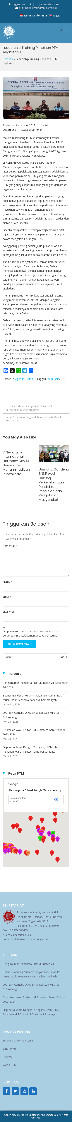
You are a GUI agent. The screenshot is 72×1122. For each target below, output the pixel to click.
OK (56, 799)
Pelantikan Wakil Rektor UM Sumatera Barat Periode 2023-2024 (34, 732)
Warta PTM (9, 1065)
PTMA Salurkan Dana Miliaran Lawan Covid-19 (52, 473)
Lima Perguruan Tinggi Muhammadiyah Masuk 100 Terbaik (33, 418)
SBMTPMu (9, 1048)
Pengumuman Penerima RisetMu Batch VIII (28, 682)
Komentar (10, 545)
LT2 (63, 379)
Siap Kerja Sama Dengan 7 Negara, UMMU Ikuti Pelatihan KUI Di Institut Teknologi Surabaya (31, 749)
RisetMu (8, 1057)
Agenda (19, 379)
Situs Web (9, 611)
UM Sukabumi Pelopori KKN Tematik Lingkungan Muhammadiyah (29, 408)
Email (7, 596)
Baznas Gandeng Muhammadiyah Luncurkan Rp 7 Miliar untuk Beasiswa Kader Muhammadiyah (32, 698)
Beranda (8, 59)
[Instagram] (24, 1091)
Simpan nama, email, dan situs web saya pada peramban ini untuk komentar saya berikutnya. (30, 633)
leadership (53, 379)
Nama (7, 581)
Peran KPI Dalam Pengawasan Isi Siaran (16, 478)
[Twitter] (15, 1091)
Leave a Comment (32, 129)
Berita (29, 379)
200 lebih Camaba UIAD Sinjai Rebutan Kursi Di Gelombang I (31, 715)
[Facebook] (6, 1091)
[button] (53, 839)
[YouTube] (33, 1091)
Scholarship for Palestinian (18, 1040)
